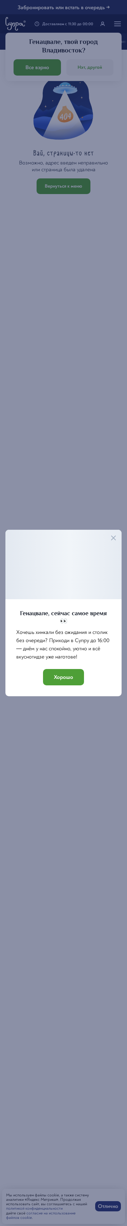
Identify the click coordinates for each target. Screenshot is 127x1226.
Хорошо (63, 677)
